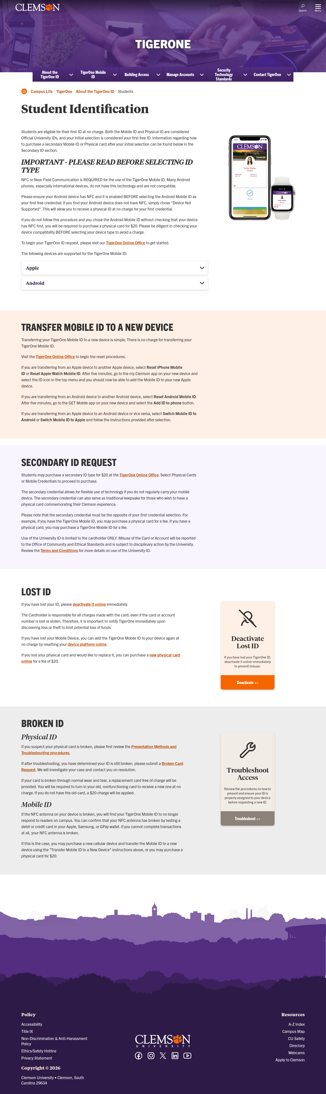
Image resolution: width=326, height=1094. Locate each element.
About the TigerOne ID (50, 74)
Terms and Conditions (59, 550)
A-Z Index (297, 1024)
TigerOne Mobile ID (93, 74)
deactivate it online (89, 604)
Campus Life (42, 91)
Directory (297, 1045)
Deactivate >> (247, 682)
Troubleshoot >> (247, 818)
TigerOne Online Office (125, 242)
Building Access (137, 74)
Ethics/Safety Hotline (38, 1050)
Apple (32, 268)
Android (35, 283)
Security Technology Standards (224, 74)
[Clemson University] (38, 11)
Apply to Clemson (290, 1059)
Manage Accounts (180, 74)
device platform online (87, 644)
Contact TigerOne (267, 74)
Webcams (296, 1052)
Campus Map (293, 1031)
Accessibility (31, 1024)
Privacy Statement (36, 1057)
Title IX (27, 1031)
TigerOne (64, 91)
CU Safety (296, 1038)
